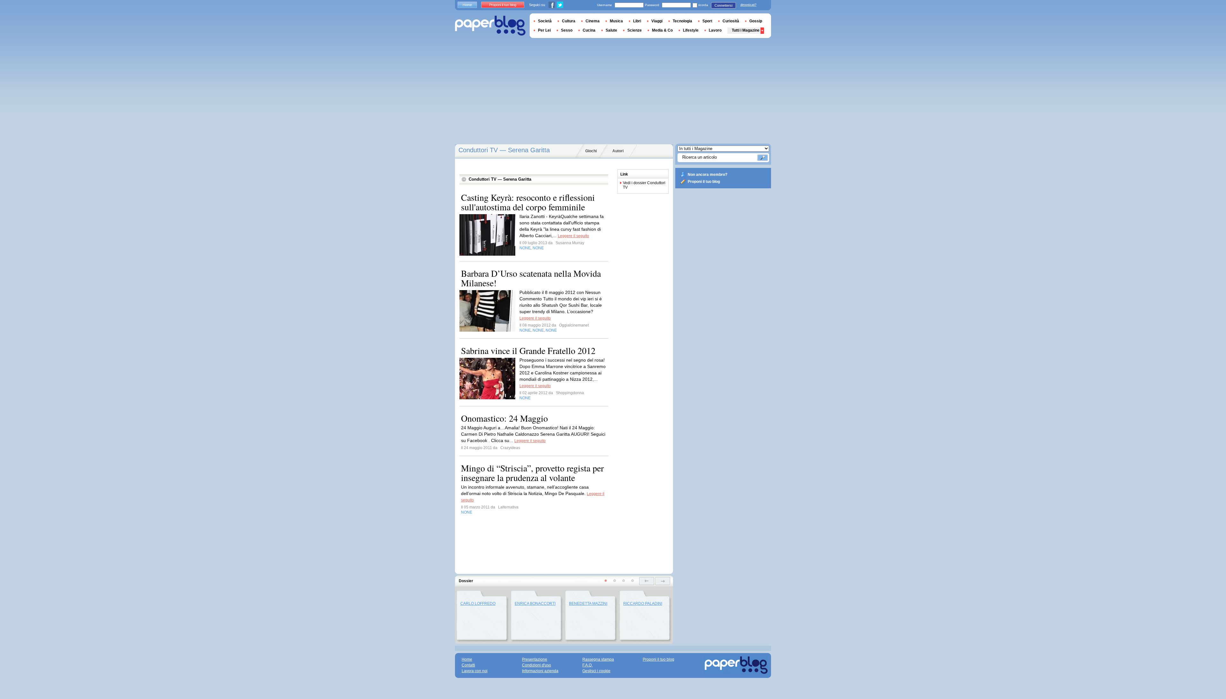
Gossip (755, 21)
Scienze (634, 30)
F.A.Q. (587, 665)
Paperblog (490, 26)
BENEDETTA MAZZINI (588, 603)
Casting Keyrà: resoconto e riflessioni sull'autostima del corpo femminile (528, 202)
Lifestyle (691, 30)
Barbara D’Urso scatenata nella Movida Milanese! (531, 278)
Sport (707, 21)
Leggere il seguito (573, 236)
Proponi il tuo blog (704, 181)
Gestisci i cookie (596, 671)
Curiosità (731, 21)
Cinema (593, 21)
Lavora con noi (475, 671)
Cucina (589, 30)
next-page (662, 581)
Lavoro (715, 30)
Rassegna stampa (598, 659)
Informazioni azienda (540, 671)
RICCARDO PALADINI (642, 603)
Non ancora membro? (707, 174)
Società (545, 21)
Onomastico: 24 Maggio (504, 418)
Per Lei (544, 30)
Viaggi (656, 21)
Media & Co (662, 30)
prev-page (646, 581)
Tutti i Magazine (746, 30)
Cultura (568, 21)
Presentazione (534, 659)
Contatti (468, 665)
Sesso (566, 30)
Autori (618, 151)
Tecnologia (682, 21)
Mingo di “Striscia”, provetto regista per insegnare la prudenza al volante (532, 473)
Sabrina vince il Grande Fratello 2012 (528, 350)
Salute (611, 30)
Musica (616, 21)
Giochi (591, 151)
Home (467, 5)
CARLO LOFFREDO (478, 603)
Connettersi (723, 5)
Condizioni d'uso (536, 665)
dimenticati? (748, 4)
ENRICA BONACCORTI (535, 603)
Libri (637, 21)
